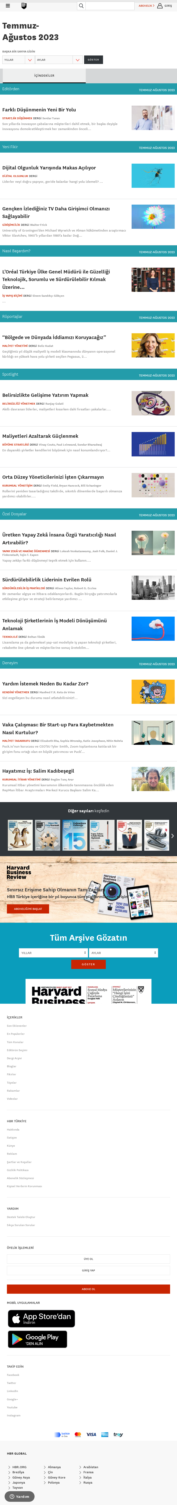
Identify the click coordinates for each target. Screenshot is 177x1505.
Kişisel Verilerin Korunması (24, 1186)
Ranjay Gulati (54, 404)
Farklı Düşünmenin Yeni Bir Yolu (39, 109)
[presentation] (173, 835)
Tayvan (17, 1487)
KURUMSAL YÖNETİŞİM (17, 485)
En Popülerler (16, 1034)
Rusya (87, 1482)
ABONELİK (146, 6)
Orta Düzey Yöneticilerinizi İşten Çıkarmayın (53, 477)
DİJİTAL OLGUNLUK (15, 176)
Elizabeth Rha (49, 741)
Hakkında (13, 1129)
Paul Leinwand (66, 445)
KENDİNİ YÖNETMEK (15, 692)
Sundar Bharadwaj (89, 445)
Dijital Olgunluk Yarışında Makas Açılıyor (49, 167)
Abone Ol (88, 1289)
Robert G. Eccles (85, 588)
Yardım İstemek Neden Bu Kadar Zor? (45, 683)
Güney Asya (21, 1477)
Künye (11, 1146)
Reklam (12, 1154)
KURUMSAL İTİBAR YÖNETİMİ (21, 779)
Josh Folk (98, 551)
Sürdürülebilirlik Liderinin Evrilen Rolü (46, 579)
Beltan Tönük (36, 637)
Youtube (12, 1407)
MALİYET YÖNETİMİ (15, 346)
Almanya (54, 1467)
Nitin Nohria (114, 741)
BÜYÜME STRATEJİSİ (15, 445)
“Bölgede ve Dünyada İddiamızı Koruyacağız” (54, 337)
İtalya (87, 1477)
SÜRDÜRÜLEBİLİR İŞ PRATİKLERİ (23, 588)
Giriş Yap (88, 1270)
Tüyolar (12, 1083)
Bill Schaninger (91, 485)
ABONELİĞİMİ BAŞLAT (28, 909)
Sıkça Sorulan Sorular (21, 1225)
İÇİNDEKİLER (44, 75)
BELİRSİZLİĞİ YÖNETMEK (18, 404)
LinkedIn (12, 1391)
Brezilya (18, 1472)
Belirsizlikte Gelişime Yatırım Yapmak (45, 395)
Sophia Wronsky (71, 741)
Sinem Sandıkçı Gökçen (48, 296)
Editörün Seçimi (17, 1050)
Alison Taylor (64, 588)
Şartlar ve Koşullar (19, 1162)
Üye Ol (88, 1259)
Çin (50, 1472)
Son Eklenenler (17, 1026)
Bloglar (11, 1066)
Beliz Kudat (45, 346)
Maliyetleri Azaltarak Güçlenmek (40, 436)
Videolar (12, 1099)
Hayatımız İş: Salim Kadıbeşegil (38, 771)
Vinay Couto (47, 445)
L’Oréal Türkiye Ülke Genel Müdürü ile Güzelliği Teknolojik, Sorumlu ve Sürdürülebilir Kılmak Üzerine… (56, 279)
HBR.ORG (19, 1467)
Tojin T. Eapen (29, 555)
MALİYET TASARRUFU (16, 741)
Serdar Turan (51, 118)
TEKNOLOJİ (10, 637)
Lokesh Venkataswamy (75, 551)
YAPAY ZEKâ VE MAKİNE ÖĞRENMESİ (26, 551)
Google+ (12, 1399)
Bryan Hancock (69, 485)
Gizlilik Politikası (18, 1170)
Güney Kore (56, 1477)
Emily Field (50, 485)
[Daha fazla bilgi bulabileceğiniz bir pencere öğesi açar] (20, 1497)
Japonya (18, 1482)
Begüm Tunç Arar (62, 779)
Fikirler (11, 1074)
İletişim (12, 1138)
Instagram (14, 1415)
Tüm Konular (15, 1042)
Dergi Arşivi (14, 1058)
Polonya (53, 1482)
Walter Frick (38, 225)
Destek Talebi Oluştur (21, 1217)
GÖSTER (93, 59)
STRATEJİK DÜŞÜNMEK (17, 118)
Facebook (13, 1375)
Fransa (88, 1472)
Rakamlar (13, 1091)
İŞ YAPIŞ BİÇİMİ (12, 296)
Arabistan (90, 1467)
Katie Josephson (94, 741)
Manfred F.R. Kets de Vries (57, 692)
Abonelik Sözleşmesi (20, 1178)
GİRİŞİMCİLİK (11, 225)
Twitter (11, 1383)
